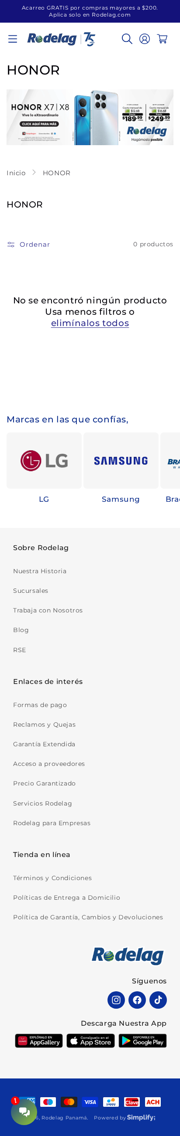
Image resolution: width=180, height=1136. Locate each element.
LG (44, 499)
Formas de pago (40, 705)
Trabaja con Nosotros (48, 610)
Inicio (17, 173)
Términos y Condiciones (52, 878)
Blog (21, 630)
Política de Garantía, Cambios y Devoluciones (88, 917)
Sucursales (30, 591)
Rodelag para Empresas (52, 823)
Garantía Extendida (44, 744)
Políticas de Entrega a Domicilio (66, 897)
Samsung (121, 499)
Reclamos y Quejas (44, 724)
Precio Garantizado (44, 783)
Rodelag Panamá (64, 1118)
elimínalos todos (90, 323)
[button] (12, 38)
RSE (19, 650)
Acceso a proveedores (49, 764)
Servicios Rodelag (42, 803)
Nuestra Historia (40, 571)
